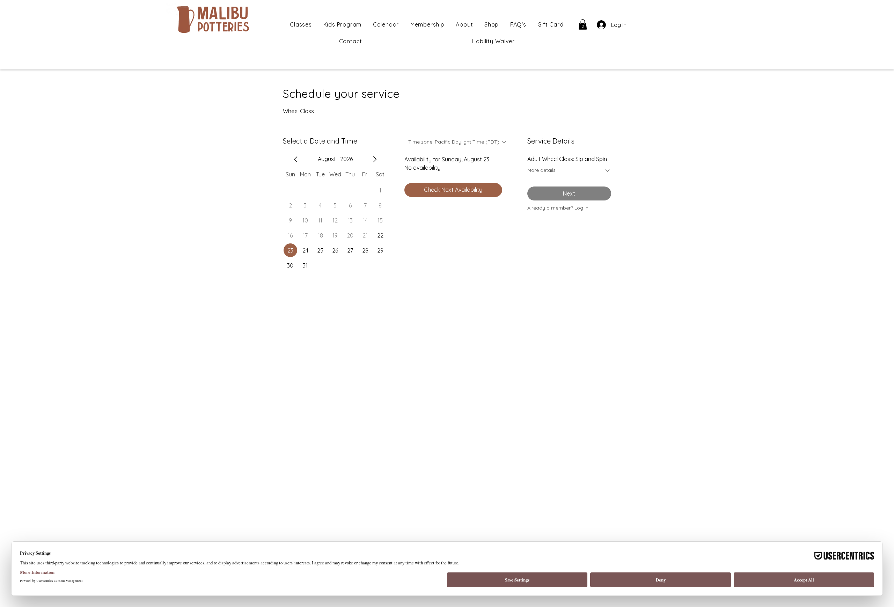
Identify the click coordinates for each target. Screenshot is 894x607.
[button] (582, 24)
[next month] (375, 159)
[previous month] (296, 159)
